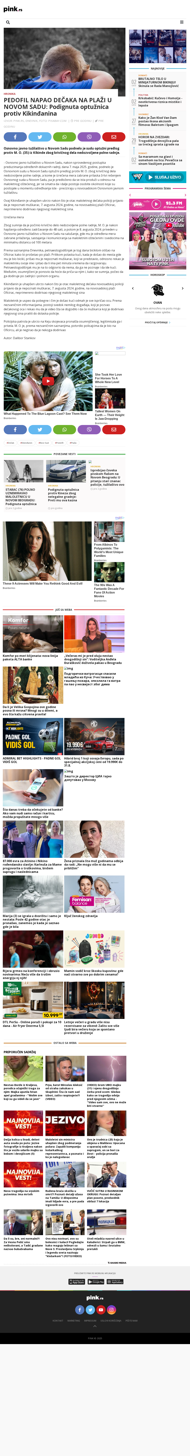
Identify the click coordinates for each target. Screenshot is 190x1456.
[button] (7, 477)
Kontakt (58, 1320)
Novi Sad (44, 442)
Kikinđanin (26, 442)
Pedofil (59, 442)
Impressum (90, 1320)
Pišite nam (131, 1320)
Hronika (10, 94)
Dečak (10, 442)
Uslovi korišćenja (111, 1320)
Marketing (74, 1320)
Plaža (73, 442)
